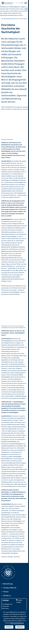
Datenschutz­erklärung (17, 623)
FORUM (25, 19)
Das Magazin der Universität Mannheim (7, 606)
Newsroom (17, 19)
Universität (2, 19)
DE (21, 3)
